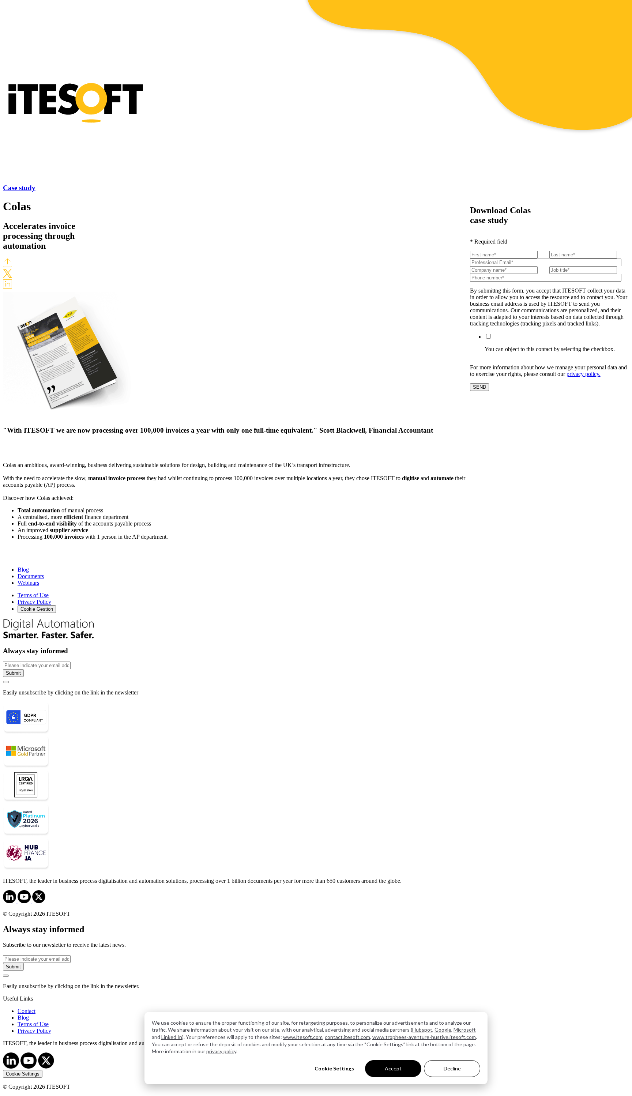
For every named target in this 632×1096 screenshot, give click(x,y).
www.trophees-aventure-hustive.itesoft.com (424, 1037)
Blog (23, 569)
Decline (452, 1068)
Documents (31, 576)
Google (442, 1030)
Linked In (171, 1037)
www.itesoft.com (303, 1037)
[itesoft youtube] (29, 1066)
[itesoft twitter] (46, 1066)
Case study (19, 188)
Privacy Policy (34, 602)
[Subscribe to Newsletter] (6, 682)
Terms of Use (33, 595)
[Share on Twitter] (7, 276)
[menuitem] (323, 1011)
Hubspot (422, 1030)
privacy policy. (584, 374)
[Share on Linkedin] (7, 286)
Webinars (28, 583)
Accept (393, 1068)
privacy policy (221, 1051)
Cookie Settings (334, 1068)
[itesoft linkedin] (11, 1066)
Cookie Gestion (36, 609)
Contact (26, 1011)
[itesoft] (10, 901)
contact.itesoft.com (347, 1037)
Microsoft (465, 1030)
